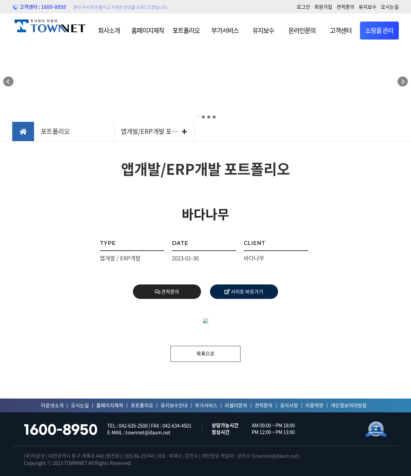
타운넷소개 (52, 405)
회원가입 (323, 6)
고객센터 (341, 30)
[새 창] (376, 429)
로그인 (303, 6)
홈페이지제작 (147, 30)
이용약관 (314, 405)
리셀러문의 (236, 405)
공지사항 (289, 405)
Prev (8, 81)
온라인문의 (302, 30)
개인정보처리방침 (349, 405)
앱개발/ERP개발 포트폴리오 (157, 131)
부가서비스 (225, 30)
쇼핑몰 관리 (379, 30)
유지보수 (368, 6)
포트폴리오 (186, 30)
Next (403, 81)
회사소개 (109, 30)
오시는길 (390, 6)
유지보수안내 (174, 405)
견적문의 (345, 6)
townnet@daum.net (275, 455)
